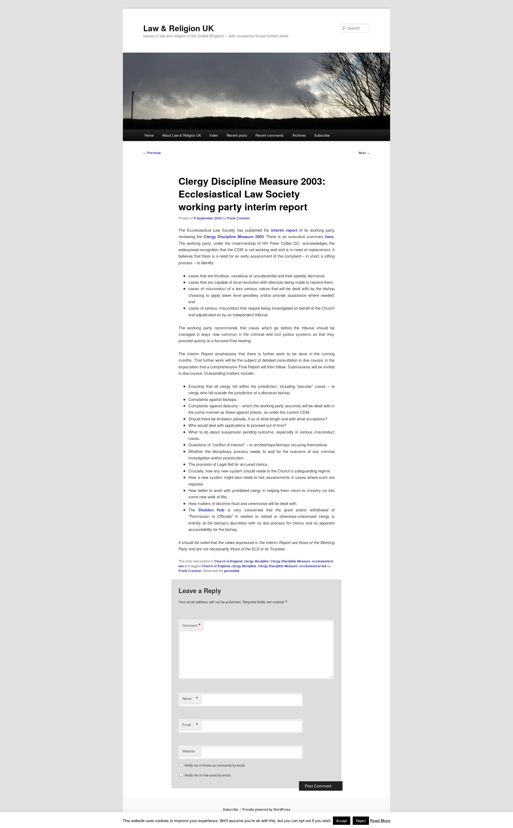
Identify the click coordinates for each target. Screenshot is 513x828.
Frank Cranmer (238, 218)
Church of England (228, 561)
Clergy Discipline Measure (290, 561)
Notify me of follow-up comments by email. (215, 765)
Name (190, 698)
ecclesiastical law (313, 565)
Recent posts (237, 135)
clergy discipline (256, 561)
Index (213, 135)
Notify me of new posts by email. (208, 775)
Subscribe (322, 135)
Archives (299, 135)
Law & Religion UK (178, 28)
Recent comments (269, 135)
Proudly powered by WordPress (266, 809)
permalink (231, 570)
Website (188, 751)
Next (364, 152)
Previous (152, 152)
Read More (380, 820)
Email (190, 724)
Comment (191, 625)
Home (149, 135)
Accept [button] (341, 820)
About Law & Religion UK (181, 135)
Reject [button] (361, 820)
